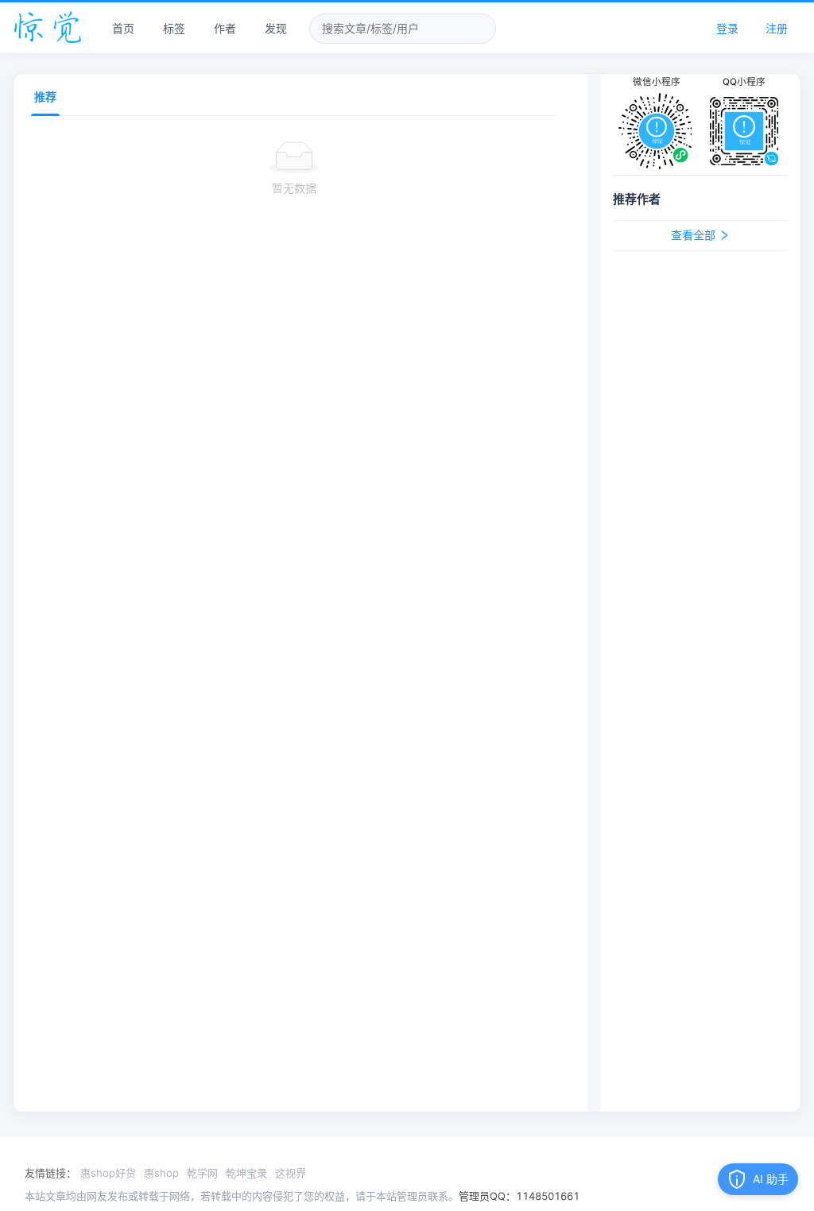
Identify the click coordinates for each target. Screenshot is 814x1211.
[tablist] (294, 95)
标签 (174, 28)
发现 (276, 28)
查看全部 (695, 235)
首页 (123, 28)
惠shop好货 (108, 1173)
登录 (727, 28)
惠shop (161, 1173)
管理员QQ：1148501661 (519, 1196)
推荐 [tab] (45, 96)
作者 (225, 28)
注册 (777, 28)
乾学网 (202, 1173)
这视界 (290, 1173)
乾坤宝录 (246, 1173)
